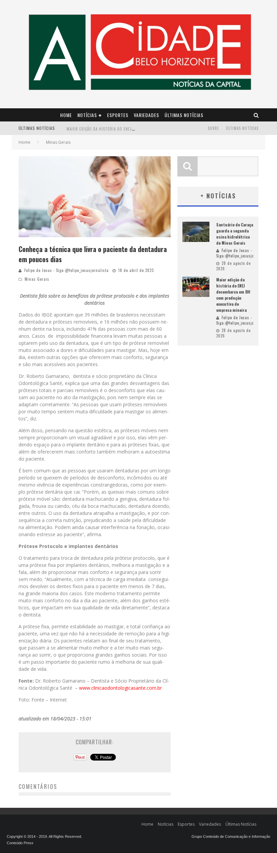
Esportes (117, 114)
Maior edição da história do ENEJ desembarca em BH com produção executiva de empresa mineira (233, 295)
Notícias (87, 114)
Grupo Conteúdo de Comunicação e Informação (231, 836)
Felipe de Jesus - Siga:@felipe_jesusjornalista (66, 270)
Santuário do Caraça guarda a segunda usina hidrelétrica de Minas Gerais (234, 234)
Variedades (146, 114)
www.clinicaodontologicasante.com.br (120, 688)
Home (66, 114)
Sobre (213, 128)
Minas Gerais (37, 279)
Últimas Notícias (184, 114)
